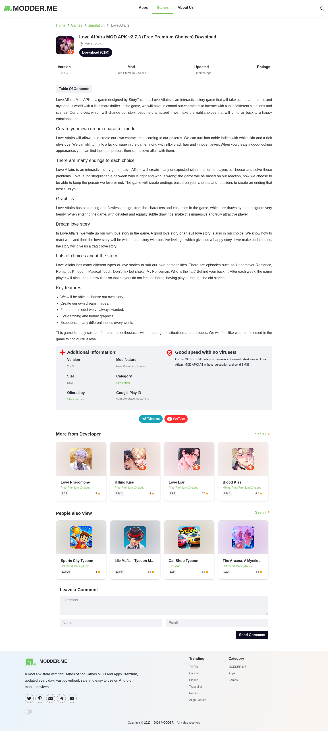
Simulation (123, 383)
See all (260, 434)
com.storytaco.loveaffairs (132, 398)
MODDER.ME (237, 666)
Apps (143, 7)
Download (95, 52)
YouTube (178, 418)
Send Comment (252, 635)
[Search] (322, 8)
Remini (193, 693)
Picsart (193, 680)
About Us (186, 7)
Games (163, 7)
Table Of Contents (74, 89)
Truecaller (195, 686)
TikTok (193, 666)
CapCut (194, 673)
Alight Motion (197, 700)
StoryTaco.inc (76, 399)
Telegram (153, 418)
